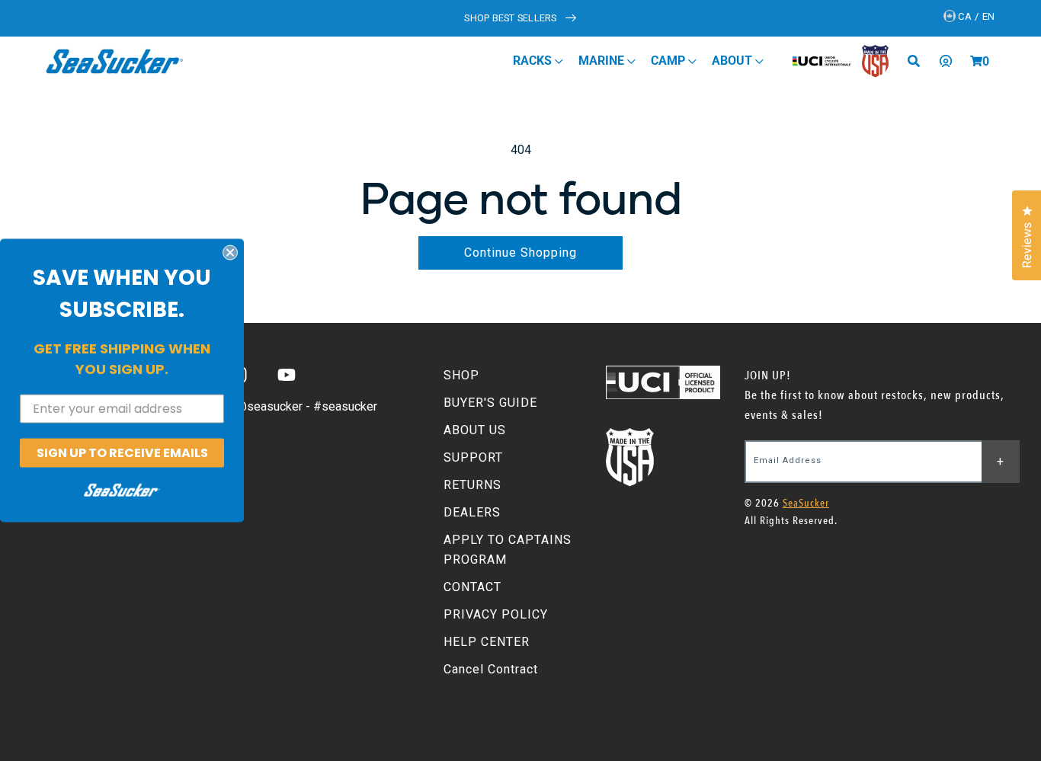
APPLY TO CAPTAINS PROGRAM (508, 549)
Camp (669, 60)
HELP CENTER (487, 642)
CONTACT (472, 587)
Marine (602, 60)
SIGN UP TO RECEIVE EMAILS (122, 452)
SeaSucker (806, 503)
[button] (976, 61)
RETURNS (472, 485)
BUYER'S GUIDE (490, 402)
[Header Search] (919, 61)
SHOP (461, 375)
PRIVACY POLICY (496, 614)
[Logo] (114, 61)
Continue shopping (520, 252)
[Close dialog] (230, 252)
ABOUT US (475, 430)
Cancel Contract (491, 669)
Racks (534, 60)
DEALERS (472, 512)
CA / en (975, 16)
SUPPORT (473, 457)
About (733, 60)
